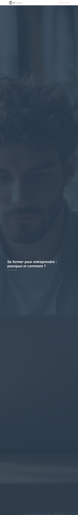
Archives (67, 2)
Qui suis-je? (61, 2)
